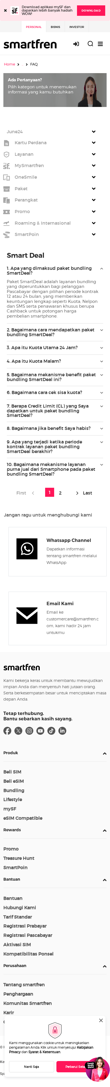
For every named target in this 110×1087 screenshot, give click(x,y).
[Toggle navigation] (100, 43)
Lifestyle (12, 799)
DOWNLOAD (91, 10)
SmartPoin (15, 867)
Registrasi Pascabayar (27, 935)
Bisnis (55, 27)
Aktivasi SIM (17, 944)
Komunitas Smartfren (27, 1003)
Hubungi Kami (19, 907)
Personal (33, 27)
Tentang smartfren (24, 984)
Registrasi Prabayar (25, 926)
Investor (76, 27)
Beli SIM (12, 772)
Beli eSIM (13, 781)
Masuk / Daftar (79, 44)
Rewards (12, 829)
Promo (11, 849)
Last (87, 493)
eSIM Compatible (22, 818)
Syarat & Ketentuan (44, 1052)
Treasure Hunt (18, 858)
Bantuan (11, 879)
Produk (10, 752)
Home (9, 64)
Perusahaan (14, 965)
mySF (9, 809)
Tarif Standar (17, 917)
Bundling (13, 790)
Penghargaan (18, 994)
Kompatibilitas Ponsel (28, 954)
